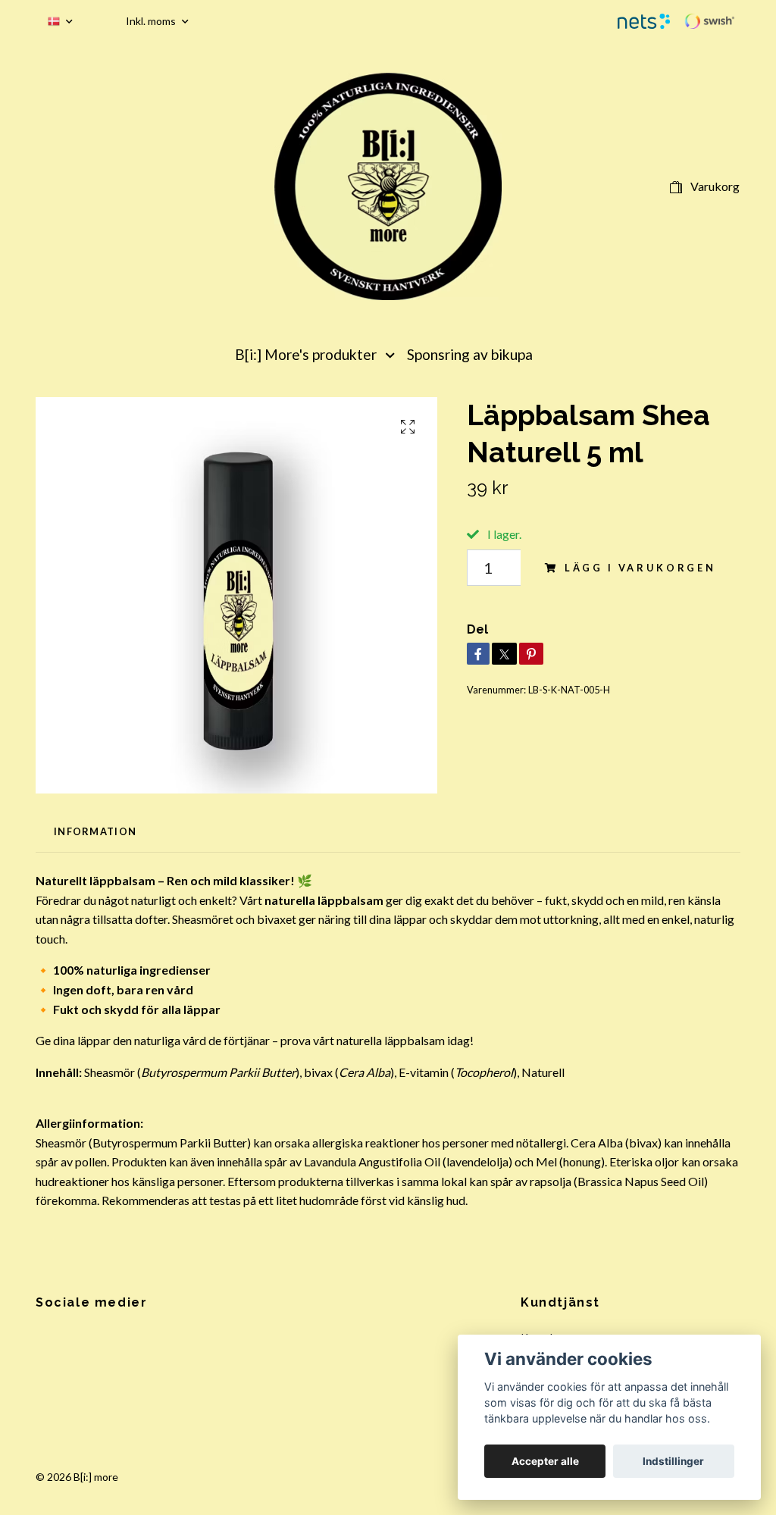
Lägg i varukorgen (640, 568)
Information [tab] (95, 831)
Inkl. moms (152, 20)
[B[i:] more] (388, 186)
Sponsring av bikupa (470, 354)
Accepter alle (545, 1461)
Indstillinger (673, 1461)
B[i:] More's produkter (306, 354)
